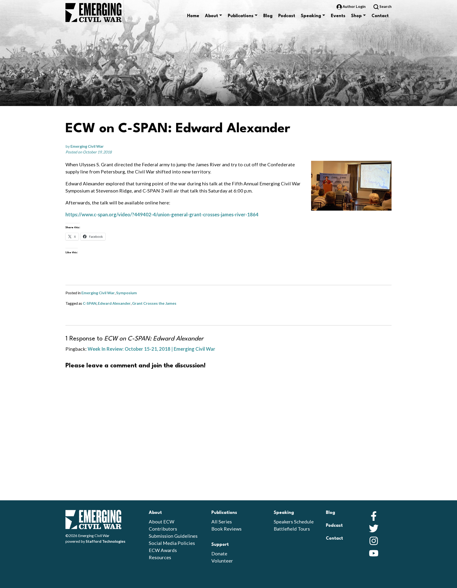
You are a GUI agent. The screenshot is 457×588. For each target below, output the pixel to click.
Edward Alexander (114, 303)
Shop (356, 16)
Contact (380, 16)
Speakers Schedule (294, 521)
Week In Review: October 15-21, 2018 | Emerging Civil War (151, 349)
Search (385, 6)
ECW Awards (163, 550)
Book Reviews (226, 529)
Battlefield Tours (292, 529)
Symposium (126, 292)
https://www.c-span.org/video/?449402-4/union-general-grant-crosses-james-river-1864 (161, 214)
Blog (268, 16)
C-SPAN (89, 303)
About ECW (161, 521)
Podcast (286, 16)
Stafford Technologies (105, 541)
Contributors (163, 529)
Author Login (354, 6)
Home (193, 16)
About (211, 16)
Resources (160, 557)
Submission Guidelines (173, 536)
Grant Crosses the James (154, 303)
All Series (221, 521)
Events (338, 16)
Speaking (311, 16)
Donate (219, 553)
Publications (240, 16)
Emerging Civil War (87, 146)
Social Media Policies (172, 543)
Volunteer (222, 560)
